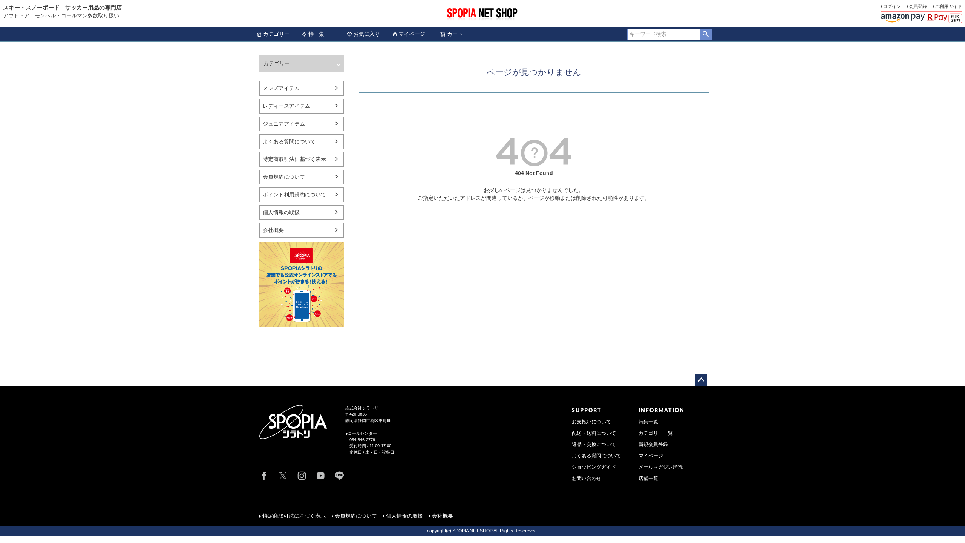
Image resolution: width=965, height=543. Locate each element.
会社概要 (273, 230)
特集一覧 (648, 422)
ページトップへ (701, 380)
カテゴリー (276, 34)
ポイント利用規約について (294, 195)
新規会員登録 (653, 444)
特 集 (316, 34)
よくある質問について (289, 141)
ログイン (892, 6)
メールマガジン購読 (661, 467)
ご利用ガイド (948, 6)
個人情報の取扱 (281, 212)
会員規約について (284, 177)
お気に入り (367, 34)
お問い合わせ (586, 478)
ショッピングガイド (594, 467)
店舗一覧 (648, 478)
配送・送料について (594, 433)
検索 (705, 34)
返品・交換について (594, 444)
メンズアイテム (281, 88)
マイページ (412, 34)
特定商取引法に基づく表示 (294, 159)
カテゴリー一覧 (656, 433)
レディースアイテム (286, 106)
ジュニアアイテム (284, 124)
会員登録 (918, 6)
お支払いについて (591, 422)
